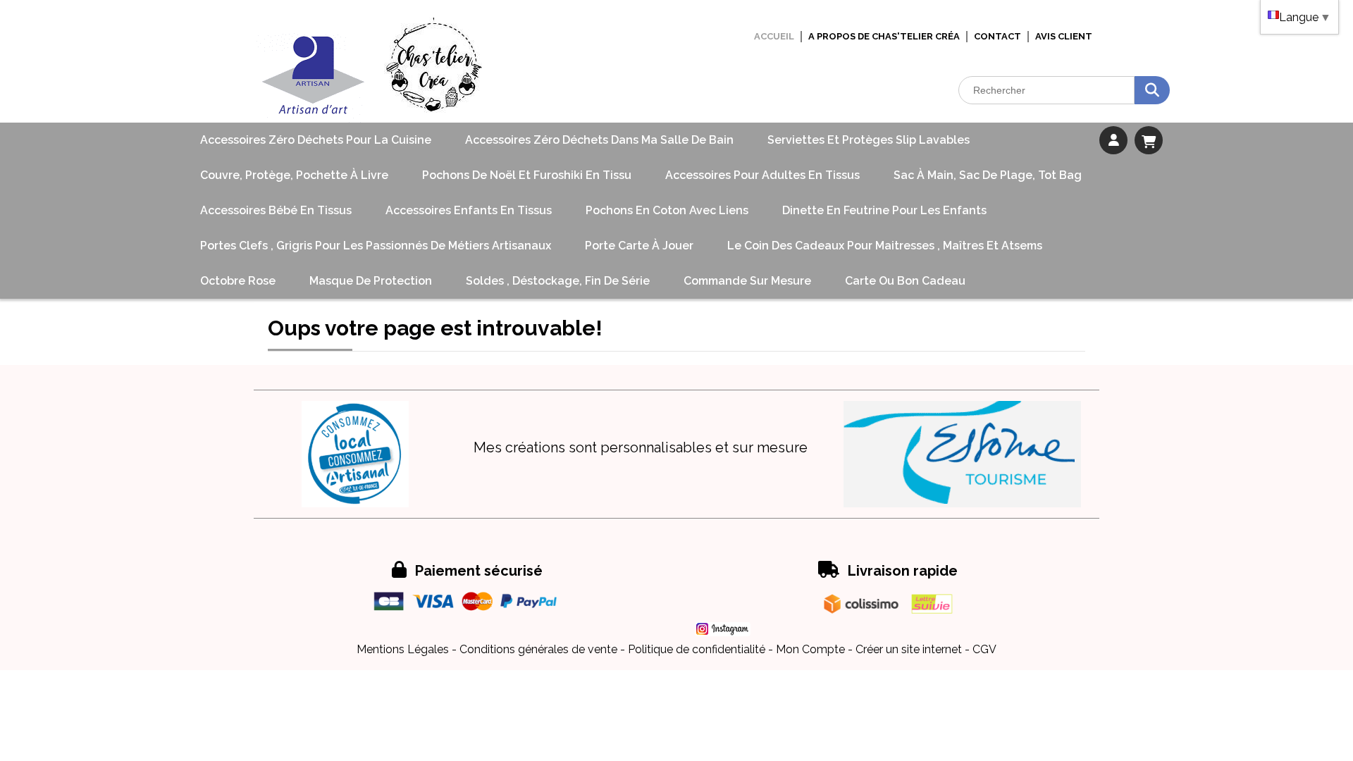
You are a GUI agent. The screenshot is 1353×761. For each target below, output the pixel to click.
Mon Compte (810, 649)
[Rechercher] (1152, 90)
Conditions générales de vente (538, 649)
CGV (984, 649)
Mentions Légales (403, 649)
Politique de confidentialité (696, 649)
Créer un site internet (908, 649)
